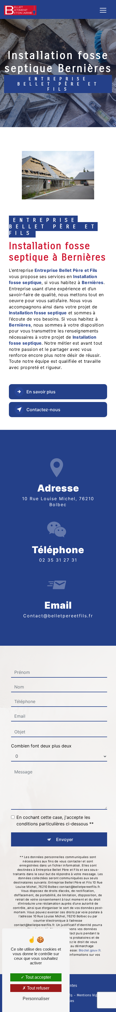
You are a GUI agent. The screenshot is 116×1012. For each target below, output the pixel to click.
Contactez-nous (43, 409)
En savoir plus (41, 391)
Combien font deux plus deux (41, 746)
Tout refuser (37, 988)
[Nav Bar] (103, 10)
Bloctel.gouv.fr (89, 950)
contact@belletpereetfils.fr (58, 615)
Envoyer (64, 839)
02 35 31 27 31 (58, 560)
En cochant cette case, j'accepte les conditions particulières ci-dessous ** (55, 820)
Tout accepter (37, 977)
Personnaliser (36, 998)
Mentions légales (90, 995)
